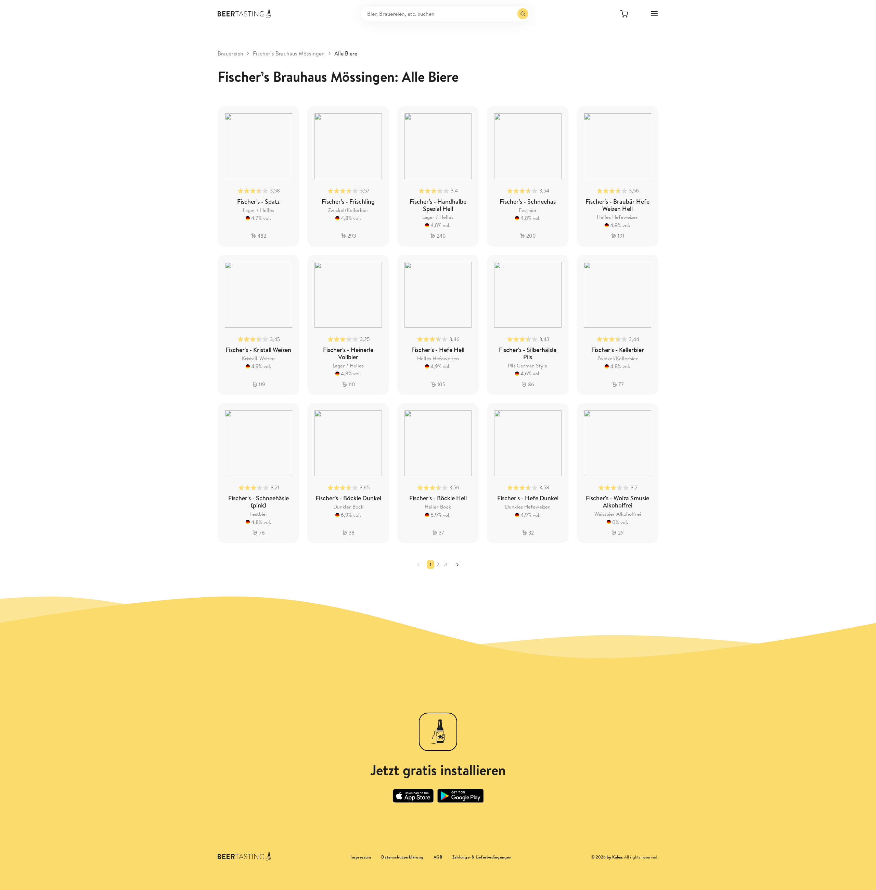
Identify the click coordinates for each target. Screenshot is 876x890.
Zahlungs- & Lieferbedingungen (482, 857)
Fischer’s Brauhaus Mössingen (289, 53)
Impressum (360, 857)
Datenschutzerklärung (402, 857)
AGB (438, 857)
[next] (457, 564)
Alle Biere (345, 53)
